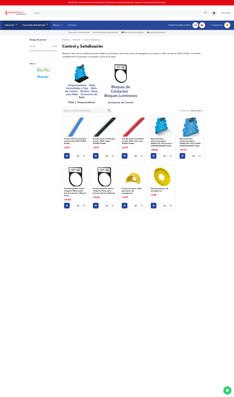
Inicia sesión (226, 13)
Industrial (76, 40)
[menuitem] (11, 25)
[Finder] (43, 77)
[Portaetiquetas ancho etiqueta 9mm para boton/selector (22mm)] (104, 176)
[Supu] (43, 70)
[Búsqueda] (205, 13)
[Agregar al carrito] (67, 156)
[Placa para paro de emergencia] (162, 176)
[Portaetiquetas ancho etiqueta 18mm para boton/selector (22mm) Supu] (75, 176)
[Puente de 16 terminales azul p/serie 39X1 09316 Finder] (75, 127)
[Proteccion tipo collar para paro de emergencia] (133, 176)
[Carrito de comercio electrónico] (214, 13)
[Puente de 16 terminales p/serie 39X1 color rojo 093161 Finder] (133, 127)
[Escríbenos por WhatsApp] (227, 390)
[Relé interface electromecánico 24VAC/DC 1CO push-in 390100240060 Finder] (162, 127)
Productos (66, 40)
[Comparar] (78, 156)
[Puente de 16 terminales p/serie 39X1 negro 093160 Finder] (104, 127)
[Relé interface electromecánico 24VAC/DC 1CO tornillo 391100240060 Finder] (191, 127)
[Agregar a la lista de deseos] (84, 156)
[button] (191, 110)
